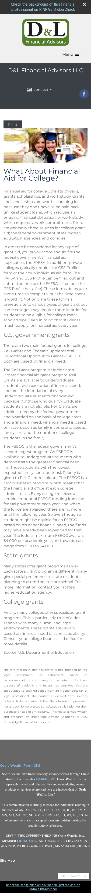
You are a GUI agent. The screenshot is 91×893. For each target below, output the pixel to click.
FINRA (41, 779)
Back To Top (71, 876)
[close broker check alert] (84, 4)
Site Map (7, 860)
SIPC (51, 779)
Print (13, 124)
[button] (71, 54)
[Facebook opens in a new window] (84, 97)
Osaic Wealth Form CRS (20, 765)
